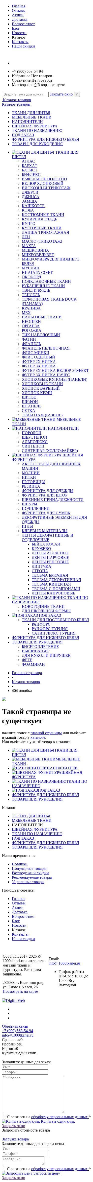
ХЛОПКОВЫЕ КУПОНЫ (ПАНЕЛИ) (54, 379)
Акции (18, 15)
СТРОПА (40, 571)
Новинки (20, 864)
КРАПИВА (31, 308)
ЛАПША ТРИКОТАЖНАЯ (45, 232)
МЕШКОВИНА (35, 250)
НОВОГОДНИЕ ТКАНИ (43, 606)
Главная (18, 6)
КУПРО (28, 223)
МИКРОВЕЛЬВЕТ (38, 255)
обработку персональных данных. (60, 1117)
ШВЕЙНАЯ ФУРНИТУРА (35, 126)
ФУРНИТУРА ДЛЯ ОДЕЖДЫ (47, 491)
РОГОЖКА (31, 330)
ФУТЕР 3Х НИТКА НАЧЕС (46, 375)
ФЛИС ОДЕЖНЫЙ (38, 357)
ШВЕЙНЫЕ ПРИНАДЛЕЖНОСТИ (53, 499)
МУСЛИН (30, 268)
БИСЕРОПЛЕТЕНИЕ (40, 646)
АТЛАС (28, 161)
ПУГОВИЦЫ (33, 482)
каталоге (38, 737)
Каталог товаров (16, 100)
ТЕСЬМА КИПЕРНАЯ (51, 584)
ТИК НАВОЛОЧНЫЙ (41, 335)
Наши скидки (23, 46)
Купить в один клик (57, 1121)
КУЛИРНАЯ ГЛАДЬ (39, 219)
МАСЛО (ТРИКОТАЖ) (42, 241)
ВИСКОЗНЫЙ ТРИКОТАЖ (46, 188)
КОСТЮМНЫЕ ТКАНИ (43, 215)
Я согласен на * (49, 1117)
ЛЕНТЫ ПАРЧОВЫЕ (50, 557)
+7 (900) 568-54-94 (27, 71)
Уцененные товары (28, 882)
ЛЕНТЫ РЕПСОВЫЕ (50, 562)
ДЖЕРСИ (30, 192)
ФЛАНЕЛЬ (31, 344)
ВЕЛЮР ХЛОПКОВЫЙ (42, 183)
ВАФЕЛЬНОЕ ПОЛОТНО (44, 179)
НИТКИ (29, 477)
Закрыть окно (61, 94)
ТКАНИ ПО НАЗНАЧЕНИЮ (37, 130)
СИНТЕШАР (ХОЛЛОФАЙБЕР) (50, 451)
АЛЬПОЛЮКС (35, 442)
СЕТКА (28, 410)
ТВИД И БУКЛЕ (36, 290)
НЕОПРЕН (31, 321)
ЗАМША (29, 201)
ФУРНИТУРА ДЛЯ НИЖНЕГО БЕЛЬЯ (45, 139)
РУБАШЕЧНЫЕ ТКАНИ (43, 286)
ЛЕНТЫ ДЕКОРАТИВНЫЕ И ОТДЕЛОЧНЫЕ (47, 537)
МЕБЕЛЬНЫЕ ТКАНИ (32, 117)
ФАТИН (29, 339)
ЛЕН (26, 237)
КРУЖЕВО (41, 548)
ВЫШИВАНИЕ (35, 651)
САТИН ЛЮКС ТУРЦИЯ (54, 633)
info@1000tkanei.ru (64, 963)
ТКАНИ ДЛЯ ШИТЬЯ (31, 113)
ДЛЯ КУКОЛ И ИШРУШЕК (46, 655)
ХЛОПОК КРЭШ (37, 393)
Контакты (20, 42)
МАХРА (29, 246)
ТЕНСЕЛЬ (31, 295)
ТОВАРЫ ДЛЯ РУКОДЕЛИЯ (37, 144)
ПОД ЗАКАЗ (23, 135)
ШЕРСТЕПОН (34, 437)
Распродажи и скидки (30, 873)
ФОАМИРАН (33, 664)
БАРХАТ (29, 166)
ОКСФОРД (31, 277)
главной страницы (46, 733)
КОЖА (28, 210)
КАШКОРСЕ (33, 206)
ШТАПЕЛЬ (31, 406)
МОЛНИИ (31, 473)
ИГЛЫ (27, 526)
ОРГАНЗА (31, 326)
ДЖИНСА (30, 197)
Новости (19, 33)
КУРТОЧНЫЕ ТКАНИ (42, 228)
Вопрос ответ (23, 24)
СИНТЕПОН (33, 446)
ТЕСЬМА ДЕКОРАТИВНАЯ (56, 580)
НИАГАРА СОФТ (37, 272)
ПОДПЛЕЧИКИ (36, 508)
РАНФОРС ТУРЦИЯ (50, 629)
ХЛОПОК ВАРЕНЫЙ (41, 388)
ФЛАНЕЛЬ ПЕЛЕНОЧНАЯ (46, 348)
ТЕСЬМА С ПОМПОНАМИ (56, 589)
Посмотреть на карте (20, 991)
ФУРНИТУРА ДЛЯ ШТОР (44, 495)
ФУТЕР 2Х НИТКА (39, 361)
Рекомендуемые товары (32, 877)
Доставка (20, 19)
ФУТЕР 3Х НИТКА (39, 366)
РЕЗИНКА (31, 486)
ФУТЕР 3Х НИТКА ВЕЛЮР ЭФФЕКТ (55, 370)
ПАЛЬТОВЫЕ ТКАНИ (42, 317)
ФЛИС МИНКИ (35, 353)
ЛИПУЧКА (41, 566)
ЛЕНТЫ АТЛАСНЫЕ (50, 553)
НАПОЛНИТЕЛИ (27, 121)
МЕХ (26, 312)
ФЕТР (27, 660)
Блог (16, 28)
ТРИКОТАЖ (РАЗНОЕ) (42, 415)
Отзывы (19, 10)
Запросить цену (46, 1173)
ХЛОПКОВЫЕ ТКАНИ (42, 384)
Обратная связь (15, 1026)
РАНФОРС (41, 624)
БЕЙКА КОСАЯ (46, 544)
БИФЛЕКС (31, 174)
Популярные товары (29, 868)
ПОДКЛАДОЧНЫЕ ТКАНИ (46, 281)
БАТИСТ (29, 170)
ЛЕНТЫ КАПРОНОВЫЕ (53, 593)
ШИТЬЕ (29, 397)
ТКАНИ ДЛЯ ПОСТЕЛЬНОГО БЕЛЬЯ (55, 620)
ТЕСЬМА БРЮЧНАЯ (50, 575)
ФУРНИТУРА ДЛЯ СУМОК (46, 513)
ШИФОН (30, 402)
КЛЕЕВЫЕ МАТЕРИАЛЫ (44, 531)
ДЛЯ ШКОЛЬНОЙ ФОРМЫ (46, 611)
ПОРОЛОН (31, 433)
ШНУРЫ (29, 504)
